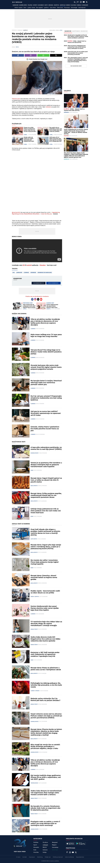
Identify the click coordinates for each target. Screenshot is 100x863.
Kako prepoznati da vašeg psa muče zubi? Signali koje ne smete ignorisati (29, 306)
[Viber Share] (31, 55)
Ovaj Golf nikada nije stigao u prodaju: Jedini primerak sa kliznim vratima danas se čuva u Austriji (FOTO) (45, 532)
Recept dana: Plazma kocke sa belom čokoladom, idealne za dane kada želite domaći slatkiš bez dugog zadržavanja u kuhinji (46, 732)
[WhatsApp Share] (43, 55)
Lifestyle (62, 5)
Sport (35, 5)
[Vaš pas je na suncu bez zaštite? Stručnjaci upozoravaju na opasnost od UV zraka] (21, 415)
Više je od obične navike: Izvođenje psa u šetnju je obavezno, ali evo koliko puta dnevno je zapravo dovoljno (45, 322)
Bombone (33, 272)
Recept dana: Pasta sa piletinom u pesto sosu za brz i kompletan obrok (46, 669)
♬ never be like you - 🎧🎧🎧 (48, 214)
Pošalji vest (48, 857)
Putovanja (67, 7)
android (29, 265)
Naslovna (14, 30)
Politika (30, 5)
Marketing (40, 857)
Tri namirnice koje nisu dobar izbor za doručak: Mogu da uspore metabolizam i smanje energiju (46, 623)
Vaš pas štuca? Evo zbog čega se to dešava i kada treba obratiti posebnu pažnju (46, 352)
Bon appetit (39, 7)
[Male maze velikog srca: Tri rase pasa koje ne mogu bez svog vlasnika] (21, 338)
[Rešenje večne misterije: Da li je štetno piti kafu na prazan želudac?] (21, 702)
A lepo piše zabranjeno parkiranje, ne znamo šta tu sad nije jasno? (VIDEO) (46, 448)
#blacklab (36, 214)
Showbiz (40, 5)
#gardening (56, 212)
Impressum (32, 857)
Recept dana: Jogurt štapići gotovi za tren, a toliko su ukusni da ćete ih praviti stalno (46, 480)
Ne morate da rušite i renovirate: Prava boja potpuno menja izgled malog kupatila (44, 562)
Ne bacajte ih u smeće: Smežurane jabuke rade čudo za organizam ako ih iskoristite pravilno (45, 808)
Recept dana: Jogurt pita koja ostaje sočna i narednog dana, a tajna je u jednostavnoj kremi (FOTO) (46, 547)
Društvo (56, 5)
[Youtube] (41, 299)
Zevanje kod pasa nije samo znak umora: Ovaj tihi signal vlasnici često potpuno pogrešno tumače (46, 367)
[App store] (70, 843)
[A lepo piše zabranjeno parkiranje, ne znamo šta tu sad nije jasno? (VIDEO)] (21, 451)
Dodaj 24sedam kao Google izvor (38, 59)
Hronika (50, 5)
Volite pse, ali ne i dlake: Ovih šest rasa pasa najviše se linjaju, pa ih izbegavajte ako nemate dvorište (55, 139)
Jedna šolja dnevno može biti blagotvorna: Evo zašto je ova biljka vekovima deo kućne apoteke (45, 639)
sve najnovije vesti (76, 66)
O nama (18, 857)
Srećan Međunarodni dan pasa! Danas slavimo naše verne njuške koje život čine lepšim (52, 306)
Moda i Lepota (18, 7)
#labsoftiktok (28, 214)
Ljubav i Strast (31, 7)
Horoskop (85, 5)
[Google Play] (81, 843)
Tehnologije (74, 7)
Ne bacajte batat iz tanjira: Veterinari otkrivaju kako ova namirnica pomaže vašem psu (46, 383)
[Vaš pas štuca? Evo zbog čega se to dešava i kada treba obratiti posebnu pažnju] (21, 354)
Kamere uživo (23, 5)
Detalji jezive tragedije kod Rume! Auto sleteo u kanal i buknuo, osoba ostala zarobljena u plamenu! (78, 36)
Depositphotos (80, 857)
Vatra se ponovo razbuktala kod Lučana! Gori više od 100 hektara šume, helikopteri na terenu (77, 47)
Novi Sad (55, 850)
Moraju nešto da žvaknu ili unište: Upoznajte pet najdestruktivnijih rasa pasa (29, 139)
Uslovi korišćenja (69, 857)
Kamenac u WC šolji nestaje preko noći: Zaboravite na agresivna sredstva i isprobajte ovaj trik (45, 654)
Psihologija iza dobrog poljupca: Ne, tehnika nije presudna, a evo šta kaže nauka (46, 685)
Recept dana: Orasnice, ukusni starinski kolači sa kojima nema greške (44, 577)
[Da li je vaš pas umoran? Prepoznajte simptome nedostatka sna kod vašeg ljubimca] (21, 400)
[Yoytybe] (84, 2)
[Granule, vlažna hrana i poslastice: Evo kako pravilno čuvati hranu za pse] (21, 431)
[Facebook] (78, 2)
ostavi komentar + (53, 283)
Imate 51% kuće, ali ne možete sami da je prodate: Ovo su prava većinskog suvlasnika (78, 53)
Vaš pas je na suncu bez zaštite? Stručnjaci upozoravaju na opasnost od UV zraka (46, 413)
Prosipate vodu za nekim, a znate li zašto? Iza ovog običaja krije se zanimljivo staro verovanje (45, 823)
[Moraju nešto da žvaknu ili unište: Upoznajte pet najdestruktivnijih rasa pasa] (17, 141)
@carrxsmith (16, 212)
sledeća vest (50, 303)
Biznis (68, 5)
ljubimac (26, 272)
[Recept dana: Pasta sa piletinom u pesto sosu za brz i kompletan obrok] (21, 672)
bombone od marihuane (45, 272)
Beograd (54, 842)
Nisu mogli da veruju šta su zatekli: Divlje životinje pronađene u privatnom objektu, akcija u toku (45, 746)
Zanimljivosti (81, 7)
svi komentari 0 (38, 283)
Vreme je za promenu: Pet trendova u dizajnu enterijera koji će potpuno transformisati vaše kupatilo (46, 465)
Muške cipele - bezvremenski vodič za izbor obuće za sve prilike (45, 592)
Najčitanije (76, 31)
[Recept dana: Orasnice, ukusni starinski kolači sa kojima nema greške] (21, 579)
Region (54, 845)
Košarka (66, 112)
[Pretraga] (74, 2)
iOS (24, 265)
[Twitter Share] (56, 55)
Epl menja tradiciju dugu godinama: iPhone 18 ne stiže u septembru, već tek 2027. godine (46, 777)
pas (14, 272)
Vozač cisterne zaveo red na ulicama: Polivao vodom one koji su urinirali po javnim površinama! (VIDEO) (46, 716)
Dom (25, 7)
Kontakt (24, 857)
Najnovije (15, 5)
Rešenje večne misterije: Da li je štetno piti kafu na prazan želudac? (45, 699)
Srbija (79, 5)
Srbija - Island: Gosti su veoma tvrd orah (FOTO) (77, 41)
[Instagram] (81, 2)
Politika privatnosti (58, 857)
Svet (45, 5)
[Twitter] (87, 2)
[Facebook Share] (18, 55)
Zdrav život (60, 7)
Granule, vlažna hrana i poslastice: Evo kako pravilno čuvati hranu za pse (45, 429)
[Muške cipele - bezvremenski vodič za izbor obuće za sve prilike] (21, 595)
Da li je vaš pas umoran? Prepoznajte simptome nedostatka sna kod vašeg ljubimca (46, 398)
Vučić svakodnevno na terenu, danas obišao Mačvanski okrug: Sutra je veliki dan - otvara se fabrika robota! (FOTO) (76, 132)
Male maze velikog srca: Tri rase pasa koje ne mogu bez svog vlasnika (46, 335)
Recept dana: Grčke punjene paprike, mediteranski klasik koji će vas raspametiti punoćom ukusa (46, 495)
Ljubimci (46, 7)
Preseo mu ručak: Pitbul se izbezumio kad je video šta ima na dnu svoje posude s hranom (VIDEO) (30, 129)
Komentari (84, 31)
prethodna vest (28, 303)
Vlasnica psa (16, 99)
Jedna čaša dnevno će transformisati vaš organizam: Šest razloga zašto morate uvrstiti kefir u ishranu (46, 793)
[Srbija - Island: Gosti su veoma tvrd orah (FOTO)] (76, 101)
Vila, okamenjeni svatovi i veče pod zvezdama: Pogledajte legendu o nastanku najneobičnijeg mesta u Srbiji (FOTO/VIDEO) (78, 60)
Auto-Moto (53, 7)
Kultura (73, 5)
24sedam (43, 265)
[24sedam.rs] (17, 2)
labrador (48, 107)
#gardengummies (18, 214)
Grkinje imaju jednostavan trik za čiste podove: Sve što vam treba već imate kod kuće (46, 511)
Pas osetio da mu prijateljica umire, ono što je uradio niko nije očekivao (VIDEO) (55, 129)
